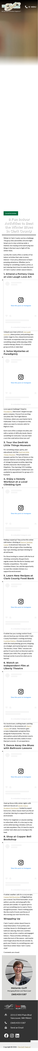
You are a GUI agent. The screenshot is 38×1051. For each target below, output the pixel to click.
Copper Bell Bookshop (12, 897)
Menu (33, 7)
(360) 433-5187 (18, 1022)
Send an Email (17, 1027)
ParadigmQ (8, 411)
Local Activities (10, 213)
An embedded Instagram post (21, 327)
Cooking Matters (10, 641)
